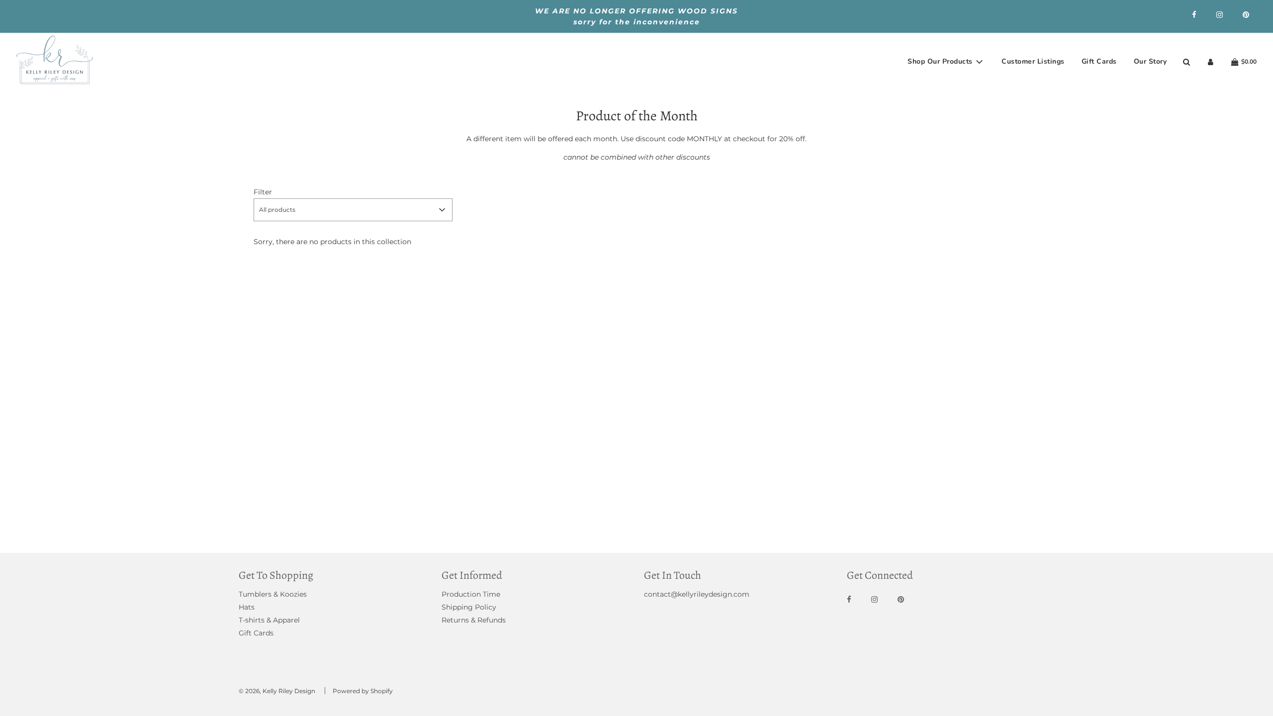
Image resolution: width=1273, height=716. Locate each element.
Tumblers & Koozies (273, 594)
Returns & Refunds (474, 620)
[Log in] (1210, 62)
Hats (247, 607)
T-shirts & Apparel (269, 620)
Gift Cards (1099, 61)
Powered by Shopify (363, 691)
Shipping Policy (469, 607)
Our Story (1150, 61)
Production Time (471, 594)
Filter (263, 191)
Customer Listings (1033, 61)
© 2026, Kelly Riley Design (277, 691)
